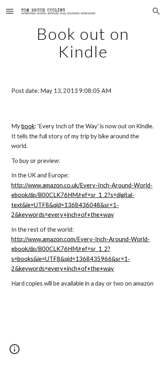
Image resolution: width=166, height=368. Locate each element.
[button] (9, 11)
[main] (83, 43)
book (28, 126)
